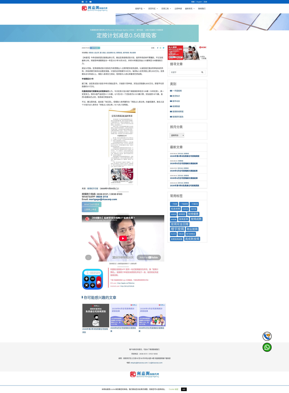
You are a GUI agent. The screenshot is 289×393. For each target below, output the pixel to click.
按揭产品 (138, 8)
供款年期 (193, 209)
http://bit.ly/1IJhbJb (127, 286)
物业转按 (173, 234)
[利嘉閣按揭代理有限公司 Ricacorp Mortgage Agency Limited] (94, 8)
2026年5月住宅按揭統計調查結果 (184, 171)
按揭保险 (182, 214)
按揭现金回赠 (180, 224)
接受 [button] (183, 389)
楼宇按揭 (126, 52)
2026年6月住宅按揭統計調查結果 (184, 163)
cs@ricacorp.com (155, 363)
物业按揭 (133, 52)
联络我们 (201, 8)
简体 (205, 2)
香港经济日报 (92, 188)
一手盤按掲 (184, 204)
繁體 (193, 2)
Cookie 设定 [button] (173, 389)
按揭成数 (196, 219)
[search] (185, 72)
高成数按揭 (192, 239)
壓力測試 (103, 52)
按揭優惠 (193, 213)
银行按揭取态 (190, 234)
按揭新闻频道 (178, 111)
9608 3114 (102, 196)
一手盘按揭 (177, 91)
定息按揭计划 (111, 52)
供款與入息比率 (94, 52)
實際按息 (119, 52)
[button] (187, 52)
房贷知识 (176, 96)
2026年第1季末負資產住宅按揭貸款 (184, 185)
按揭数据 (176, 106)
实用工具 (165, 8)
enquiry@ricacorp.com (139, 363)
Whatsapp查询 (91, 204)
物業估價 (181, 234)
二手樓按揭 (194, 204)
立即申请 (178, 8)
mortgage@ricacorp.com (103, 199)
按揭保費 (173, 214)
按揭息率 (183, 219)
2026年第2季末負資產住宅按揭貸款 (184, 156)
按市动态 (95, 48)
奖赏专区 (152, 8)
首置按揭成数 (176, 239)
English (199, 2)
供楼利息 (185, 209)
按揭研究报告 (178, 117)
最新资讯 (188, 8)
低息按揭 (175, 208)
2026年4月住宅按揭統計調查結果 (184, 178)
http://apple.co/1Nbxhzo (125, 283)
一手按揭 (174, 204)
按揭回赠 (173, 219)
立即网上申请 (90, 209)
